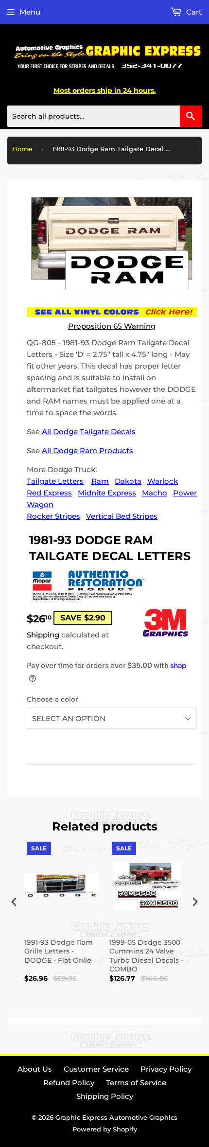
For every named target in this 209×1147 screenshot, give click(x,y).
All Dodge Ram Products (87, 450)
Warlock (162, 481)
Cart (193, 12)
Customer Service (96, 1069)
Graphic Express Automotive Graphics (116, 1117)
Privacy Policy (166, 1069)
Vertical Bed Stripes (121, 516)
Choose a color (52, 699)
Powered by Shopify (104, 1129)
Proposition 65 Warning (112, 326)
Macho (154, 492)
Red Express (49, 492)
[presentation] (14, 902)
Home (22, 149)
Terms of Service (136, 1082)
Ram (100, 481)
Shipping (43, 634)
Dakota (128, 481)
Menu (29, 12)
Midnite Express (107, 492)
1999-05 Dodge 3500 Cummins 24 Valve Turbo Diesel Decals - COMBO (146, 955)
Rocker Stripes (53, 516)
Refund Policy (68, 1082)
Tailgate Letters (55, 481)
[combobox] (104, 116)
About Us (34, 1069)
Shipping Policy (104, 1096)
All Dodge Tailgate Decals (89, 431)
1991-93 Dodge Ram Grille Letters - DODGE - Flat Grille (58, 951)
